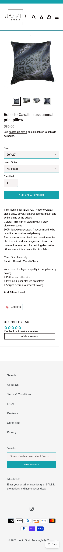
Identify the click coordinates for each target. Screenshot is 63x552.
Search (11, 375)
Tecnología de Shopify (43, 540)
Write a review (29, 336)
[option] (16, 101)
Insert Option (11, 162)
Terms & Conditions (19, 394)
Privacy (11, 432)
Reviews (12, 413)
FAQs (10, 403)
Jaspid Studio (24, 540)
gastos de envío (18, 131)
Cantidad (9, 176)
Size (6, 148)
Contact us (13, 422)
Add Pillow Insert (15, 292)
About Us (13, 384)
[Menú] (57, 17)
